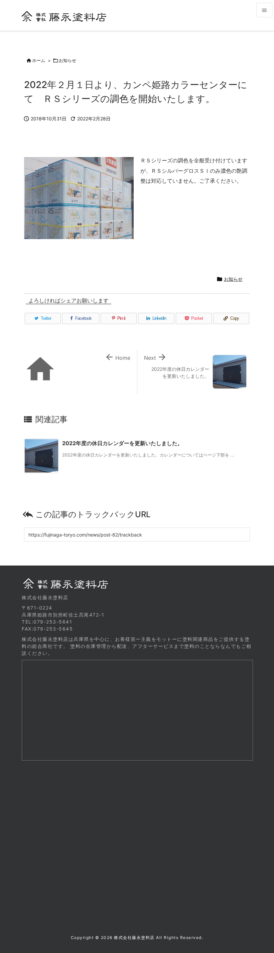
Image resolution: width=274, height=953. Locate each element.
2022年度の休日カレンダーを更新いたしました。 (122, 443)
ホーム (38, 60)
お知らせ (67, 60)
